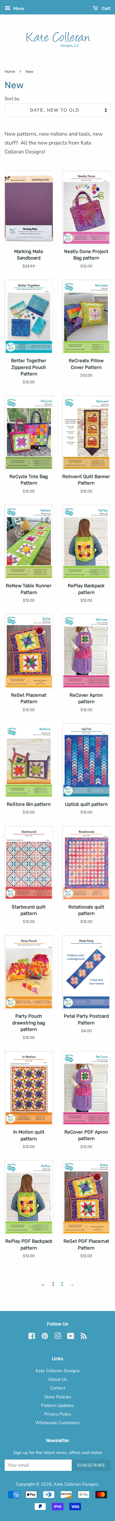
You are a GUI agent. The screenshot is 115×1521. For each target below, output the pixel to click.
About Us (57, 1379)
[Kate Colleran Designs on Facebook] (31, 1337)
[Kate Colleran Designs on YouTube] (70, 1337)
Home (10, 71)
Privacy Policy (57, 1414)
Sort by (12, 99)
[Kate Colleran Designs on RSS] (83, 1337)
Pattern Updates (57, 1405)
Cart (105, 8)
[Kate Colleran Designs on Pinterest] (44, 1337)
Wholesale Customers (57, 1423)
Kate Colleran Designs (58, 1371)
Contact (57, 1388)
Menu (18, 8)
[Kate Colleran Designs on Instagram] (57, 1337)
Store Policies (57, 1397)
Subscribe (91, 1465)
